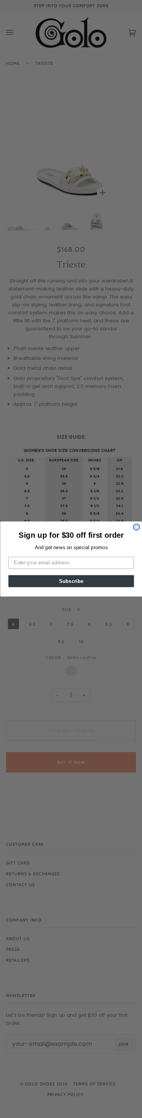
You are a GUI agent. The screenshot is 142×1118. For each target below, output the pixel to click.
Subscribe (71, 581)
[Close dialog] (136, 527)
